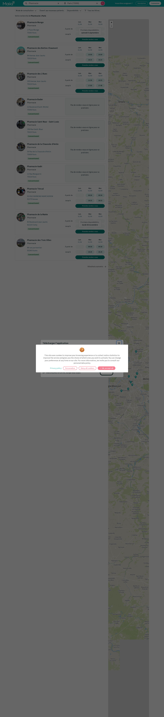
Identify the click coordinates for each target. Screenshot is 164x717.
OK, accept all (107, 368)
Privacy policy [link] (56, 368)
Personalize (70, 368)
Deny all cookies (87, 368)
